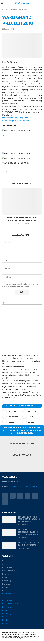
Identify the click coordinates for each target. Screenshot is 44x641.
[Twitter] (13, 496)
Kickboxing (6, 581)
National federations (10, 571)
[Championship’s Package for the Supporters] (9, 545)
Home (4, 9)
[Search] (41, 3)
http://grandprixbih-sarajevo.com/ (16, 120)
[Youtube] (35, 496)
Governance (7, 564)
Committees (7, 567)
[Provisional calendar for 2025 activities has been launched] (22, 201)
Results (5, 587)
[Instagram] (20, 496)
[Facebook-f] (5, 496)
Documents (7, 574)
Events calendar (8, 584)
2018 (5, 171)
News (4, 577)
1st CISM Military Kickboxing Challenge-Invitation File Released (28, 532)
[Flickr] (27, 496)
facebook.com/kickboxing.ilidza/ (15, 118)
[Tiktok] (5, 502)
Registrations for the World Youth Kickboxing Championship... (29, 519)
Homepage (6, 561)
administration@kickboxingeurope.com (24, 487)
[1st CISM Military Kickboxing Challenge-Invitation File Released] (9, 532)
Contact (5, 590)
